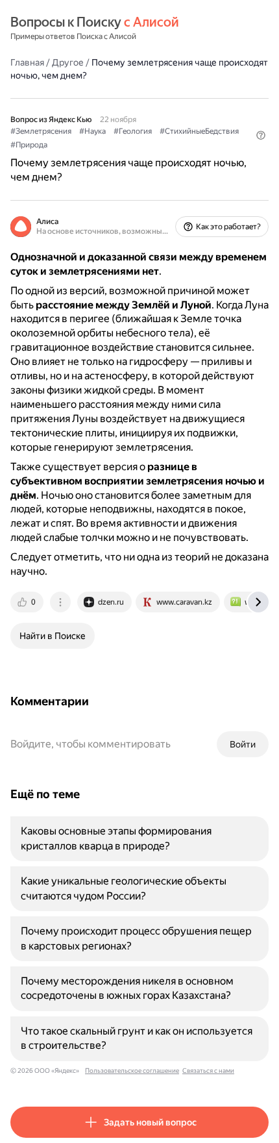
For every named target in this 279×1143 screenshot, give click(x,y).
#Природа (28, 144)
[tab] (27, 602)
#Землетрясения (40, 131)
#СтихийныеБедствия (199, 131)
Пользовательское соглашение (132, 1070)
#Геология (133, 131)
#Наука (92, 131)
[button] (261, 135)
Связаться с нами (208, 1070)
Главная (27, 62)
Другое (68, 62)
